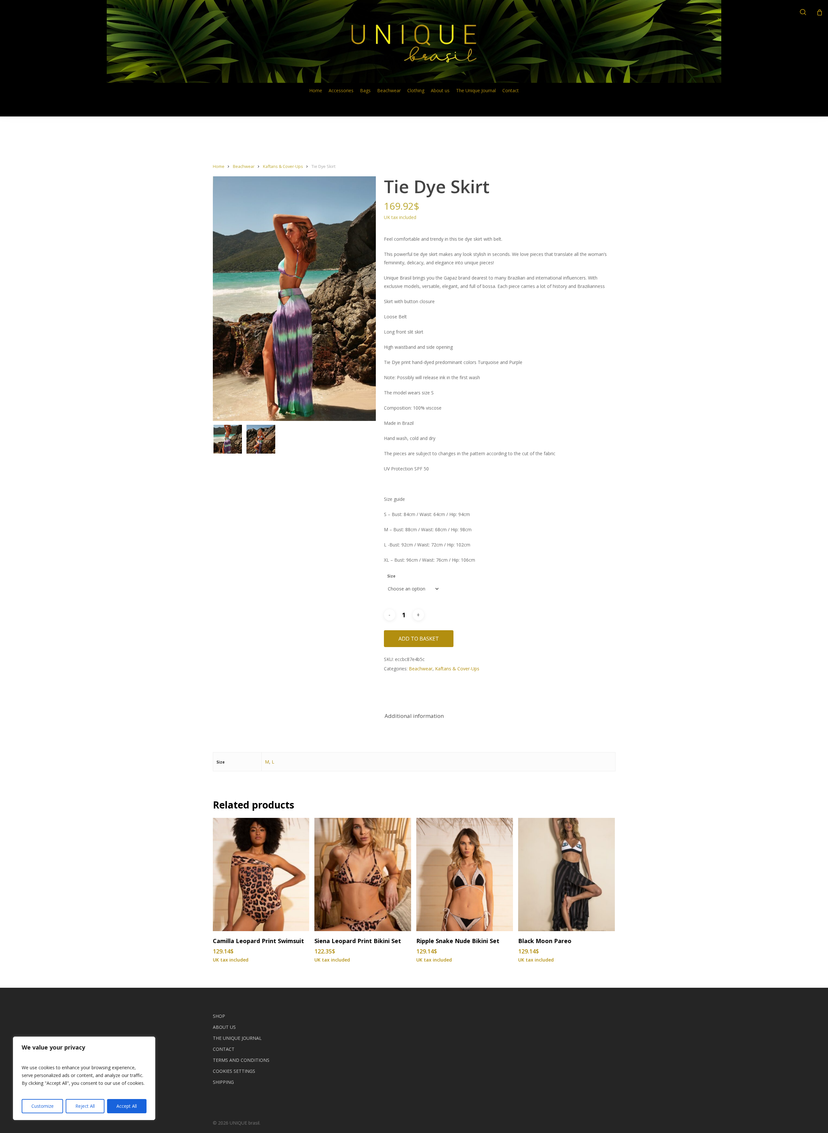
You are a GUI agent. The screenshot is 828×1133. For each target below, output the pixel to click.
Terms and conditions (241, 1060)
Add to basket (418, 638)
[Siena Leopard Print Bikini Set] (362, 874)
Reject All (85, 1106)
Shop (219, 1016)
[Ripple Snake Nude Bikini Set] (464, 874)
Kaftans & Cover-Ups (283, 166)
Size (391, 576)
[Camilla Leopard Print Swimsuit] (261, 874)
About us (224, 1027)
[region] (84, 1078)
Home (218, 166)
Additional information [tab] (414, 716)
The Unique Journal (237, 1038)
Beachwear (244, 166)
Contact (223, 1049)
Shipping (223, 1082)
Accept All (126, 1106)
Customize (42, 1106)
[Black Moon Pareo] (566, 874)
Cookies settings (234, 1071)
